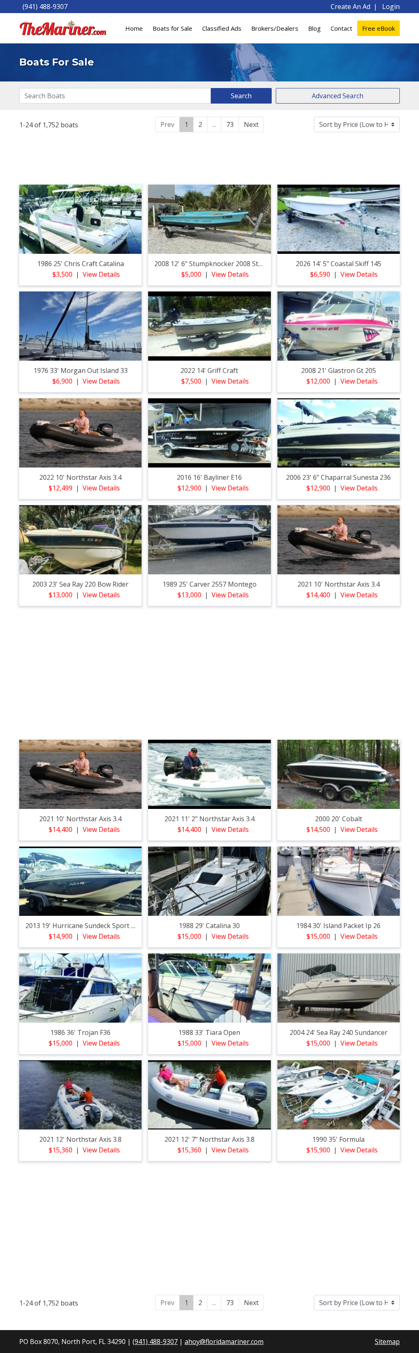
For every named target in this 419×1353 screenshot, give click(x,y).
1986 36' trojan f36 (80, 1032)
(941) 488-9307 (45, 6)
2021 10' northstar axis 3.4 (338, 584)
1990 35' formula (338, 1139)
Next (251, 124)
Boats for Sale (172, 28)
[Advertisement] (209, 157)
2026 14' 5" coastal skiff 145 (338, 263)
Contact (341, 28)
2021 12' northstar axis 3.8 (80, 1139)
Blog (314, 28)
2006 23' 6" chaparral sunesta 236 (338, 477)
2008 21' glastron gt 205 (338, 370)
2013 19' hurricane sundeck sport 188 (83, 925)
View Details (101, 274)
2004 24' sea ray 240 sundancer (338, 1032)
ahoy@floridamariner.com (224, 1341)
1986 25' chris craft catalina (80, 263)
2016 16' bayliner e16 (209, 477)
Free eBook (378, 28)
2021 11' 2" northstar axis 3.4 (209, 818)
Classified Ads (221, 28)
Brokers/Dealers (274, 28)
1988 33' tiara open (209, 1032)
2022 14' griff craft (209, 370)
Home (134, 28)
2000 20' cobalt (338, 818)
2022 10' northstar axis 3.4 (80, 477)
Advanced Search (337, 95)
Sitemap (387, 1341)
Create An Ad (350, 6)
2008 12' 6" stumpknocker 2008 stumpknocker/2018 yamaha (247, 263)
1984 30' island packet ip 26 (338, 925)
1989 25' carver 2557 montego (209, 584)
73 (230, 124)
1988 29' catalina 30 (209, 925)
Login (391, 6)
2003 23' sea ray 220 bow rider (80, 584)
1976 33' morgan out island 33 (81, 370)
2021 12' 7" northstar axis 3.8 (209, 1139)
